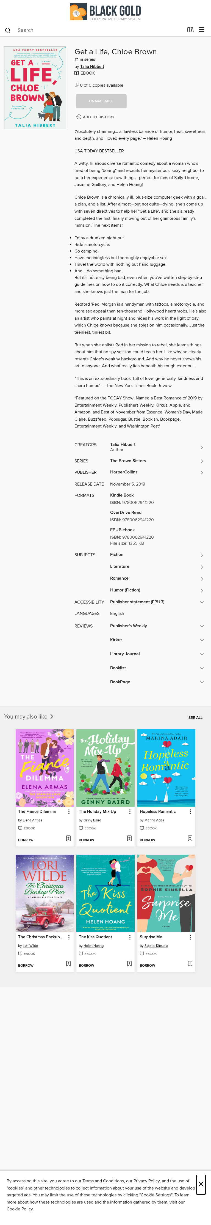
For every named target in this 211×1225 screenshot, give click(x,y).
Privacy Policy (147, 1181)
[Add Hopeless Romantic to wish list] (190, 838)
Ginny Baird (92, 820)
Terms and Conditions (103, 1181)
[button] (101, 101)
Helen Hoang (94, 946)
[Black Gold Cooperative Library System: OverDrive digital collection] (105, 12)
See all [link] (195, 717)
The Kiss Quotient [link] (95, 937)
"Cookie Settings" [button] (155, 1195)
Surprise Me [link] (151, 937)
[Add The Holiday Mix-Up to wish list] (129, 838)
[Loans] (190, 30)
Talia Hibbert (92, 66)
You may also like (26, 716)
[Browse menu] (202, 30)
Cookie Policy (20, 1209)
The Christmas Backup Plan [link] (42, 937)
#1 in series (84, 59)
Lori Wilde (30, 946)
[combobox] (94, 30)
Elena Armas (32, 820)
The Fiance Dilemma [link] (37, 811)
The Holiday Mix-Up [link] (97, 811)
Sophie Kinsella (156, 946)
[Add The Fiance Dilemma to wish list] (68, 838)
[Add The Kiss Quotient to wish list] (129, 964)
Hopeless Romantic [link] (158, 811)
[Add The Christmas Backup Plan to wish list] (68, 964)
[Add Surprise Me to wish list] (190, 964)
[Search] (8, 30)
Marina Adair (154, 820)
